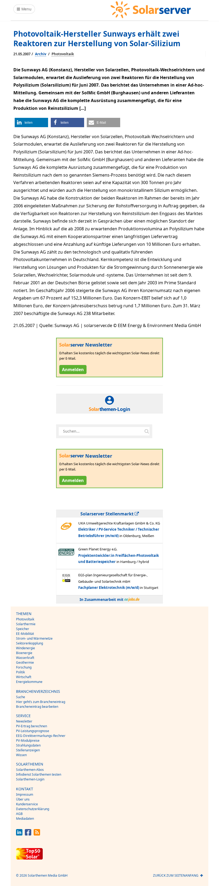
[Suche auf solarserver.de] (147, 431)
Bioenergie (24, 653)
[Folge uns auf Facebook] (28, 834)
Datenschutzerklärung (32, 809)
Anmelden (73, 369)
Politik (20, 672)
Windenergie (25, 648)
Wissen (21, 755)
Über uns (23, 799)
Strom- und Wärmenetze (34, 638)
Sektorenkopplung (29, 643)
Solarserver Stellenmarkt (107, 514)
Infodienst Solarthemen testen (38, 774)
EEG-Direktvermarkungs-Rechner (40, 735)
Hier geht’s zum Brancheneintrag (40, 702)
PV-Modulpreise (28, 740)
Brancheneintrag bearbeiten (37, 706)
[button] (31, 122)
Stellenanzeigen (28, 750)
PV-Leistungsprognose (32, 731)
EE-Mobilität (25, 633)
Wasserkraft (25, 657)
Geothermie (25, 662)
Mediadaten (25, 818)
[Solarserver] (151, 9)
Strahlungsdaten (28, 745)
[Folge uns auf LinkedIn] (19, 834)
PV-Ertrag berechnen (31, 726)
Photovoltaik (63, 54)
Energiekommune (29, 681)
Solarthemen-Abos (30, 769)
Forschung (24, 667)
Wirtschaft (23, 677)
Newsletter (24, 721)
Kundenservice (27, 804)
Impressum (24, 794)
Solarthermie (26, 624)
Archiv (40, 54)
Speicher (22, 629)
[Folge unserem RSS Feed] (37, 834)
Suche (20, 697)
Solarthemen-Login (30, 779)
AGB (19, 813)
